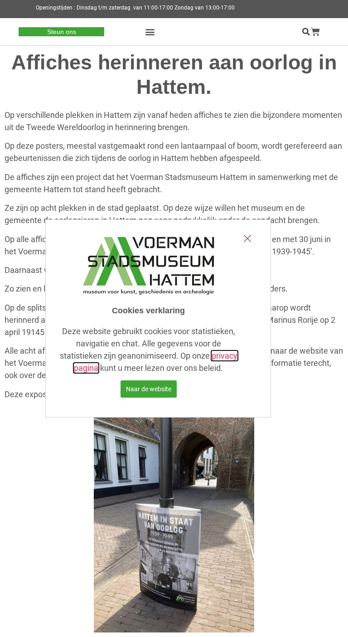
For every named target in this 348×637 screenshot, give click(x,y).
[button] (150, 31)
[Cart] (315, 31)
